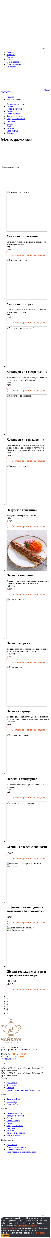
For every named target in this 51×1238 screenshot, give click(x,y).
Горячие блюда (13, 114)
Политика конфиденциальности (21, 1152)
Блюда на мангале (15, 116)
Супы (9, 111)
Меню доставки (14, 62)
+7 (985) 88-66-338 (9, 1059)
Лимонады (11, 133)
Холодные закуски (15, 104)
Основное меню (14, 64)
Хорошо (5, 1235)
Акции (10, 57)
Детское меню (13, 1135)
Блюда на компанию (16, 118)
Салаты (10, 106)
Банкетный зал (13, 1099)
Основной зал (13, 1104)
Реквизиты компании (16, 1147)
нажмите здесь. (38, 1233)
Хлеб (9, 126)
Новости (11, 54)
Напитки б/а (12, 131)
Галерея (10, 1087)
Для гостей (12, 1082)
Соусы (10, 123)
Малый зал (12, 1101)
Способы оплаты (14, 1149)
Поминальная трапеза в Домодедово (23, 1090)
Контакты (11, 67)
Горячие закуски (14, 109)
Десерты (10, 128)
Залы (9, 59)
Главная (10, 52)
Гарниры (11, 121)
